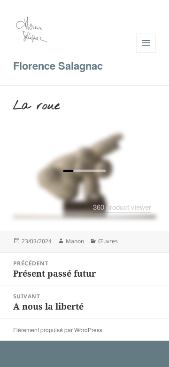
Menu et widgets (146, 52)
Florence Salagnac (58, 65)
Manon (75, 241)
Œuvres (108, 241)
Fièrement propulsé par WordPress (57, 330)
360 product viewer (122, 207)
